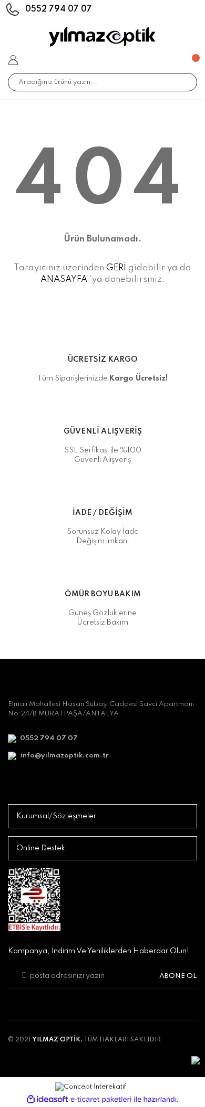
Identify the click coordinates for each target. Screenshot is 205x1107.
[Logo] (102, 37)
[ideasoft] (47, 1099)
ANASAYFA (63, 279)
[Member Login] (13, 60)
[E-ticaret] (101, 1099)
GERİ (116, 267)
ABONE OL (178, 976)
